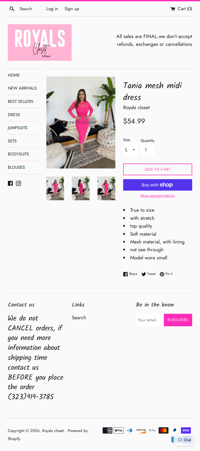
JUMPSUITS (17, 128)
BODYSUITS (18, 154)
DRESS (14, 115)
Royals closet (53, 431)
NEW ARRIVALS (22, 88)
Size (126, 140)
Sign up (72, 8)
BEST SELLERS (20, 101)
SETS (12, 141)
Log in (52, 8)
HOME (14, 75)
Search (79, 317)
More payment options (157, 195)
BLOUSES (16, 167)
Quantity (148, 140)
